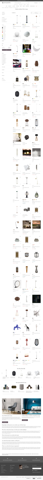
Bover (4, 56)
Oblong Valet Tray (12, 391)
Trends (25, 4)
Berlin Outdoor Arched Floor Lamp (36, 186)
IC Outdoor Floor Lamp (15, 55)
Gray (4, 28)
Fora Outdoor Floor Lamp (25, 320)
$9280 (10, 45)
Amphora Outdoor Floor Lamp (35, 70)
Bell (4, 79)
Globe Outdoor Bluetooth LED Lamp (27, 158)
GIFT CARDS (2, 471)
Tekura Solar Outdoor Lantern (16, 276)
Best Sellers (20, 4)
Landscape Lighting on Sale (5, 454)
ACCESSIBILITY (11, 471)
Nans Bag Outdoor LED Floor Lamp (17, 246)
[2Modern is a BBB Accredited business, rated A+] (34, 478)
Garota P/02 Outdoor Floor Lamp (26, 129)
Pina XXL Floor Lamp (15, 215)
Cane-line (4, 58)
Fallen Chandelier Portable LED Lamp (36, 320)
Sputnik (4, 80)
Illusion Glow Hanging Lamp (16, 231)
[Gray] (14, 24)
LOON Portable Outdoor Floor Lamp (27, 100)
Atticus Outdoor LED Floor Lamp (35, 26)
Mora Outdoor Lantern (25, 215)
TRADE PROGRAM (11, 467)
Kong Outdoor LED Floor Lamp (16, 334)
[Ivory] (33, 24)
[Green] (33, 39)
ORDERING (2, 467)
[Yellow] (25, 24)
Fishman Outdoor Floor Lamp (16, 348)
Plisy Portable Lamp (15, 320)
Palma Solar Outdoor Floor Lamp (16, 129)
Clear (4, 39)
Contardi (4, 59)
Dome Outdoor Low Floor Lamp (35, 129)
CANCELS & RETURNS (3, 469)
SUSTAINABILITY (11, 468)
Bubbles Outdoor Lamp (28, 377)
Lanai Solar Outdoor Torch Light (26, 275)
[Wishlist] (38, 2)
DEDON (4, 60)
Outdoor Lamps (10, 7)
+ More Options (14, 361)
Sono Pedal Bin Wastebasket (21, 391)
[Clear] (34, 127)
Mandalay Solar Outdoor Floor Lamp (36, 348)
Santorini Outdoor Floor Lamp (35, 291)
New (4, 20)
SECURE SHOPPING (3, 472)
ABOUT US (11, 466)
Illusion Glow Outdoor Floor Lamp (16, 173)
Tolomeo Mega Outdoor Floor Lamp (17, 144)
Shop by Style (16, 4)
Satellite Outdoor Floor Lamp (35, 100)
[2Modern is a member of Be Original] (28, 478)
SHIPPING (2, 468)
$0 (2, 45)
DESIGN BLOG (11, 470)
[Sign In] (39, 2)
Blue (4, 38)
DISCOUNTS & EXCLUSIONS (3, 470)
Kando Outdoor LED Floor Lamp (16, 261)
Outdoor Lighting (6, 7)
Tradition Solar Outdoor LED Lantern (36, 260)
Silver (4, 37)
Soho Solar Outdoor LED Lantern (26, 260)
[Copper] (34, 199)
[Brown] (32, 24)
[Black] (13, 24)
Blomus (4, 55)
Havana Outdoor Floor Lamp (16, 159)
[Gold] (15, 53)
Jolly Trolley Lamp (34, 41)
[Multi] (25, 68)
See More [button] (3, 40)
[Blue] (14, 332)
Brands (28, 4)
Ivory (4, 33)
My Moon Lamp (34, 54)
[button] (32, 13)
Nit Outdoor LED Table (34, 85)
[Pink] (33, 318)
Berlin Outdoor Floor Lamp (16, 200)
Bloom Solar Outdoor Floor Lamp (36, 276)
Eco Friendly (5, 21)
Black (4, 27)
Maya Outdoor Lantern (25, 113)
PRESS (10, 469)
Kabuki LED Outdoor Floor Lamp (26, 348)
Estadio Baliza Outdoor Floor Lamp (36, 173)
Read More (5, 422)
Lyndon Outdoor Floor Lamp (26, 187)
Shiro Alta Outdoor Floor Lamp (16, 186)
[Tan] (28, 68)
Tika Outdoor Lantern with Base (26, 85)
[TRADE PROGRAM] (24, 467)
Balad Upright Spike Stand (26, 291)
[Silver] (14, 142)
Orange (4, 34)
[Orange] (15, 24)
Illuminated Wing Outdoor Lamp (26, 304)
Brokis (4, 57)
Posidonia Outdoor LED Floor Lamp (26, 363)
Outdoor (3, 7)
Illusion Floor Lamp (25, 143)
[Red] (27, 68)
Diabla (4, 61)
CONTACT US (2, 466)
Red (4, 32)
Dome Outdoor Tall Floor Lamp (26, 26)
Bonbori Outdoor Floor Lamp (26, 201)
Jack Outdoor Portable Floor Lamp (26, 173)
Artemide (4, 54)
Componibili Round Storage (6, 391)
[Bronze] (13, 83)
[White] (34, 24)
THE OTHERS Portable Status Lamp (26, 70)
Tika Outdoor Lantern (15, 100)
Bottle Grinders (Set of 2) (36, 391)
